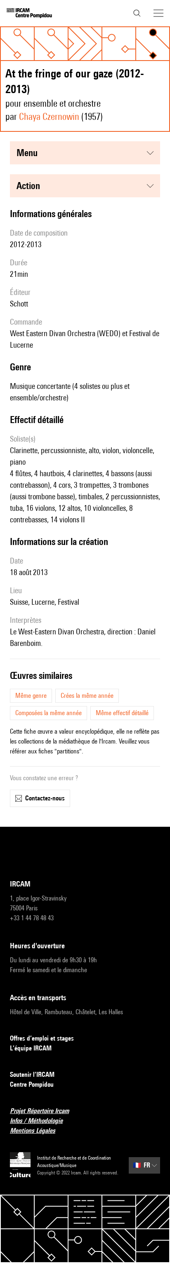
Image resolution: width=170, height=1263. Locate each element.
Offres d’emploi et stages (42, 1038)
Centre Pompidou (32, 1084)
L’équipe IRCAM (31, 1048)
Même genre (31, 695)
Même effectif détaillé (122, 713)
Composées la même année (48, 713)
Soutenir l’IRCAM (32, 1074)
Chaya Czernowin (49, 116)
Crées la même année (87, 695)
